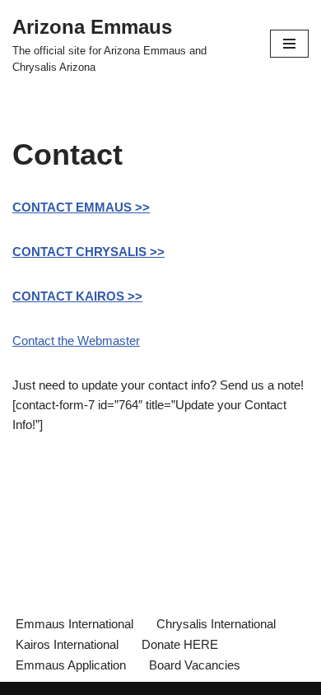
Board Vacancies (194, 665)
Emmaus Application (71, 665)
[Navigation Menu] (289, 44)
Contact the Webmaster (76, 341)
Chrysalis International (216, 624)
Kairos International (67, 644)
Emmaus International (74, 624)
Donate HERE (180, 644)
